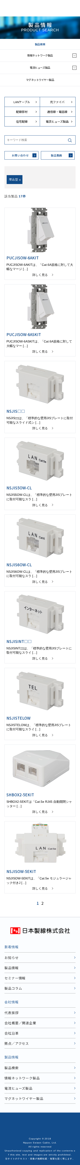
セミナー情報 (15, 978)
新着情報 (11, 947)
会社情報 (11, 1002)
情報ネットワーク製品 (40, 55)
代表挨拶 (11, 1012)
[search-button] (70, 140)
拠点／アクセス (16, 1043)
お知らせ (11, 957)
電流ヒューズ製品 (40, 67)
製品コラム (13, 988)
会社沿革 (11, 1033)
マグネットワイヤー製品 (40, 80)
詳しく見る (40, 274)
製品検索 (40, 44)
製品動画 (56, 155)
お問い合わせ (20, 155)
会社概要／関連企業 (20, 1023)
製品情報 (11, 967)
